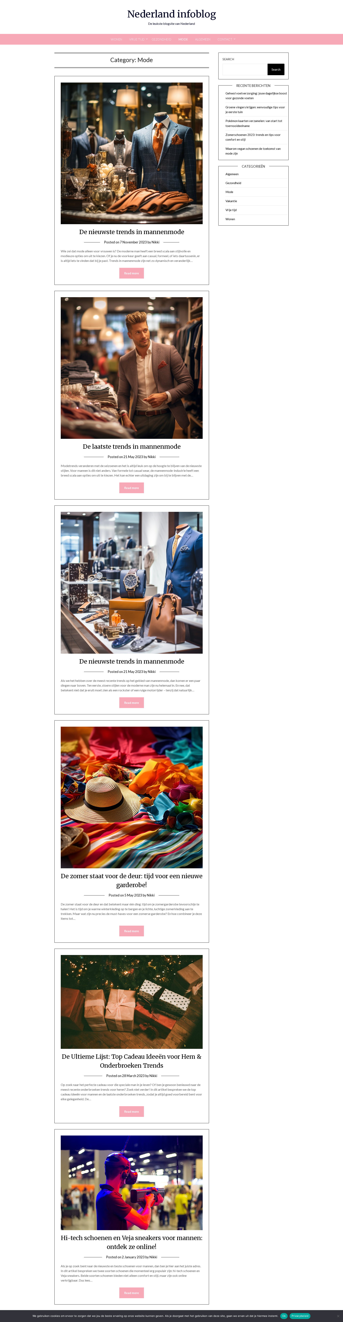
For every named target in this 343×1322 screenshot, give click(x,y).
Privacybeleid (300, 1315)
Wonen (116, 39)
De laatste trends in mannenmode (132, 446)
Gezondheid (162, 39)
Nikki (155, 242)
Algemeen (203, 39)
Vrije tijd (137, 39)
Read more (131, 273)
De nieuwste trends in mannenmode (131, 232)
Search (228, 59)
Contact (225, 39)
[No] (338, 1316)
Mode (183, 39)
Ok (284, 1315)
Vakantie (231, 201)
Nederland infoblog (171, 14)
